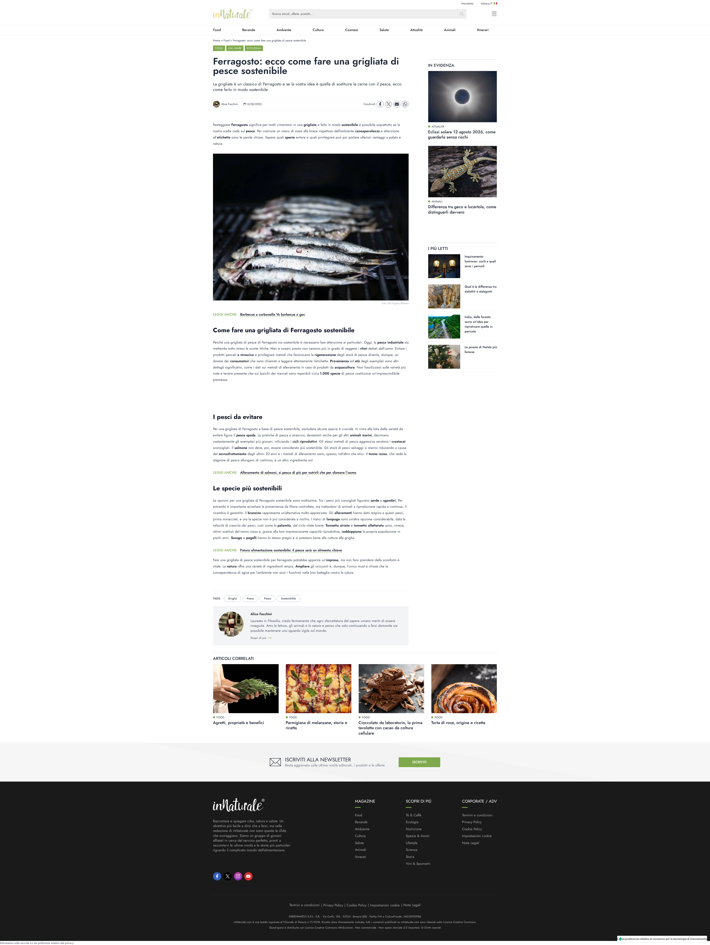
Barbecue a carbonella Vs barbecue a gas (272, 314)
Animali (450, 30)
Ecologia (254, 48)
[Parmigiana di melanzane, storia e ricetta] (318, 688)
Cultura (318, 30)
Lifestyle (411, 843)
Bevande (248, 30)
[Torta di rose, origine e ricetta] (464, 688)
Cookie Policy (472, 828)
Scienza (411, 849)
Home (216, 40)
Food (217, 30)
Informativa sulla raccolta (14, 942)
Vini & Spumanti (418, 863)
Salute (384, 30)
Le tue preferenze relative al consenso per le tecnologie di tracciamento (662, 938)
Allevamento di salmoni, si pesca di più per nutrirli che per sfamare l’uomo (298, 472)
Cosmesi (351, 30)
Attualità (416, 30)
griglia (232, 598)
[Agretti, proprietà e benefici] (246, 688)
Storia (410, 856)
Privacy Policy (472, 821)
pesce (267, 598)
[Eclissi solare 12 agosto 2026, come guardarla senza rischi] (462, 97)
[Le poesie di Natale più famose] (444, 357)
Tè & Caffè (413, 815)
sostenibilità (288, 598)
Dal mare (234, 48)
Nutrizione (414, 829)
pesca (250, 598)
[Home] (232, 13)
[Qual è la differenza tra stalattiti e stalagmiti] (444, 296)
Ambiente (284, 30)
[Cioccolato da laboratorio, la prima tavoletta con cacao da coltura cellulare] (391, 688)
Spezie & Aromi (418, 836)
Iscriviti (419, 762)
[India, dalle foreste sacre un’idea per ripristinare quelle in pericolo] (444, 327)
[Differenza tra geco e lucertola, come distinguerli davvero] (462, 171)
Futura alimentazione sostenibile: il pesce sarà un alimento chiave (291, 550)
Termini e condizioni (477, 815)
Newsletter (467, 3)
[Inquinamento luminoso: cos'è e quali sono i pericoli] (444, 266)
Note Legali (470, 843)
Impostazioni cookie (477, 835)
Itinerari (483, 30)
